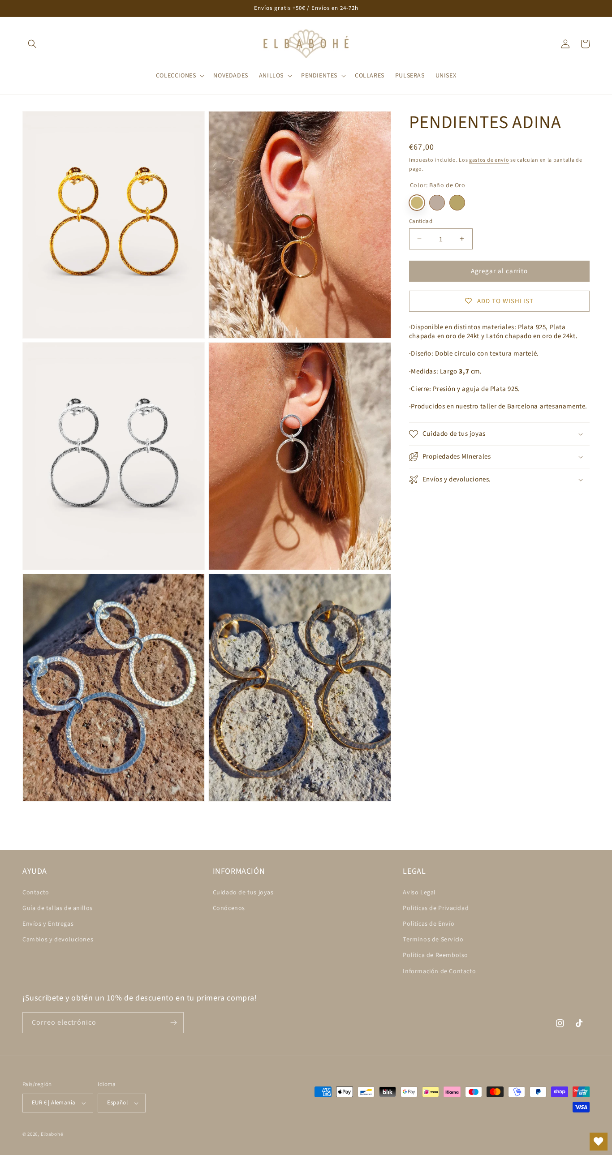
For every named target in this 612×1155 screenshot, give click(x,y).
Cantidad (420, 221)
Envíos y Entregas (47, 923)
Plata (437, 202)
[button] (32, 44)
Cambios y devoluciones (57, 939)
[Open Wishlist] (599, 1142)
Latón (457, 202)
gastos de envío (489, 160)
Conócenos (229, 908)
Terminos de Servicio (433, 939)
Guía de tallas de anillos (57, 908)
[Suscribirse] (173, 1022)
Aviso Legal (419, 892)
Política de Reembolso (435, 955)
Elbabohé (52, 1134)
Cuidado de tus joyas (243, 892)
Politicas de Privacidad (436, 908)
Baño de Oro (417, 202)
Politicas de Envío (428, 923)
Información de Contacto (439, 971)
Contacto (35, 892)
